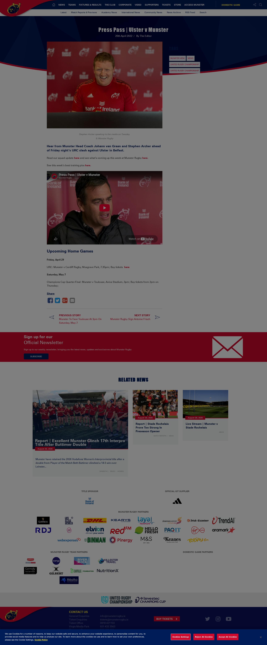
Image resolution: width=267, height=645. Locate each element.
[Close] (261, 637)
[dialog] (133, 637)
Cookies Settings (180, 637)
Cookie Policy (41, 640)
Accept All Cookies (228, 637)
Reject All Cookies (204, 637)
